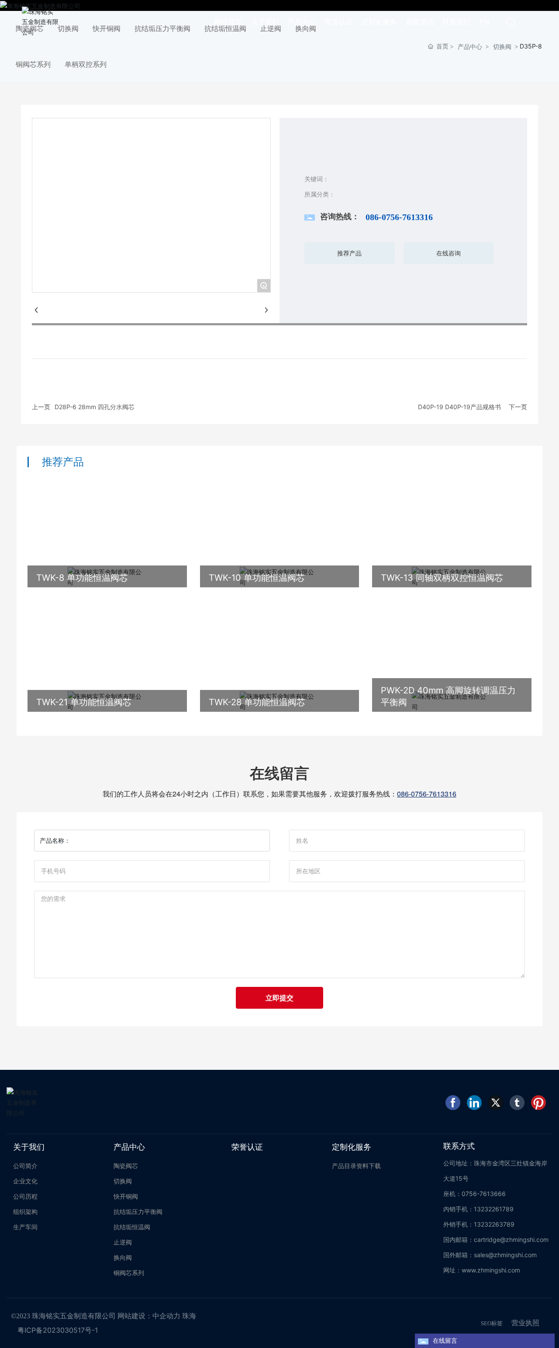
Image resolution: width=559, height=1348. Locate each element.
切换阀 (502, 46)
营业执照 (525, 1322)
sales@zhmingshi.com (505, 1254)
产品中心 (470, 46)
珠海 (189, 1316)
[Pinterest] (538, 1102)
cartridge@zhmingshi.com (511, 1239)
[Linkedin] (474, 1102)
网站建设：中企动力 (148, 1316)
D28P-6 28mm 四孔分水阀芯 (95, 406)
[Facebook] (452, 1102)
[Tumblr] (517, 1102)
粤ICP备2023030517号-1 (57, 1330)
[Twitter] (495, 1102)
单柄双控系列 (86, 64)
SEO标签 (492, 1323)
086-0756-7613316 (399, 217)
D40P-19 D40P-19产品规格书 (459, 406)
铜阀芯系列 (33, 64)
